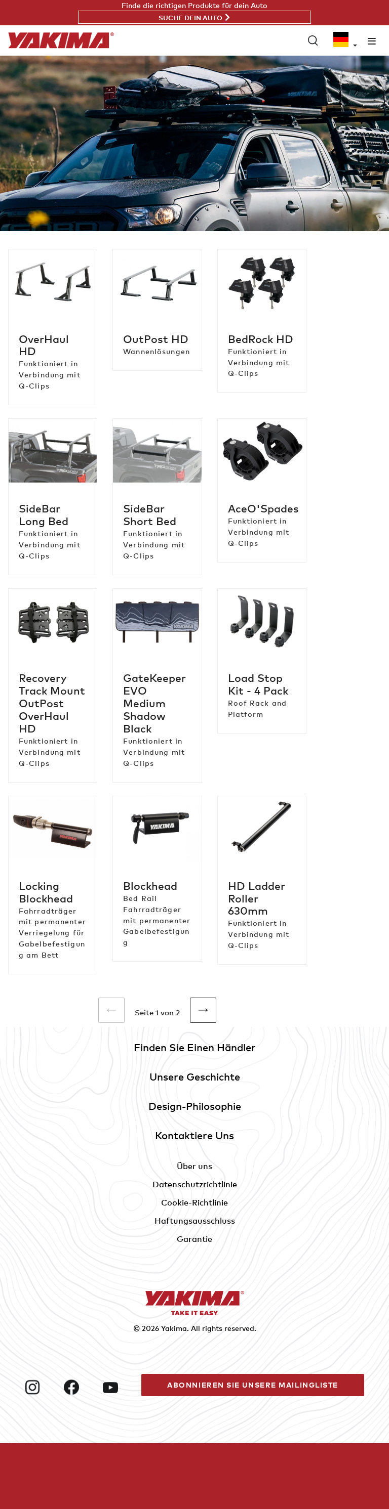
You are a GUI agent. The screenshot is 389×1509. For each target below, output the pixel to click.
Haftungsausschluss (194, 1221)
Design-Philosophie (194, 1106)
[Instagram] (40, 1387)
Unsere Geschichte (194, 1076)
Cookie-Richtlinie (194, 1202)
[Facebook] (79, 1387)
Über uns (194, 1166)
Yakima (174, 1328)
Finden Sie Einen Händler (195, 1047)
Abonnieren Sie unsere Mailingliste (252, 1385)
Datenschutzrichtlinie (194, 1184)
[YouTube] (118, 1387)
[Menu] (371, 41)
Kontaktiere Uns (194, 1135)
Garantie (194, 1239)
